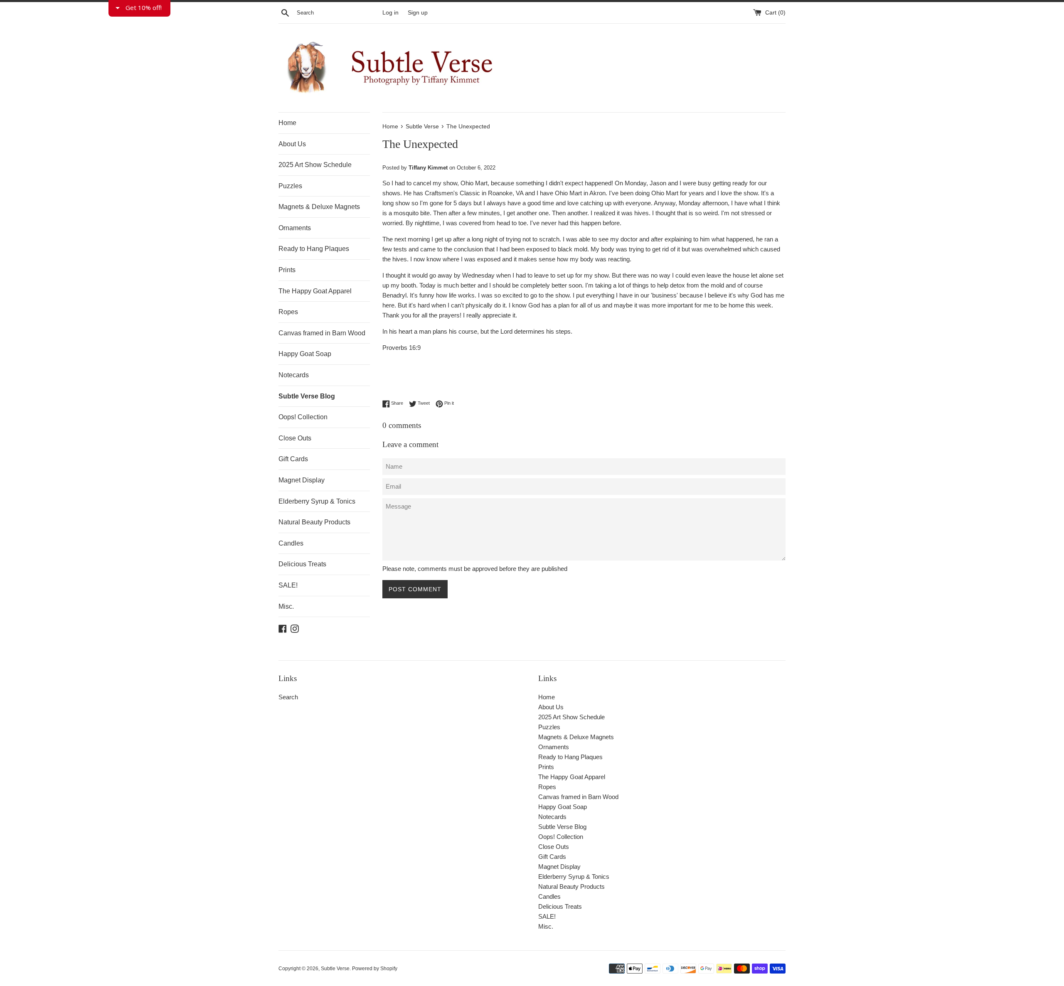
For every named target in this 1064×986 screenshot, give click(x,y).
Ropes (288, 311)
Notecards (293, 375)
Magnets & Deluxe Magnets (319, 206)
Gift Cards (293, 458)
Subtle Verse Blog (306, 396)
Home (287, 122)
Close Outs (294, 438)
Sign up (418, 13)
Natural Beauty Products (314, 522)
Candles (290, 543)
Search (288, 697)
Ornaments (294, 227)
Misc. (286, 606)
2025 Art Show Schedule (315, 164)
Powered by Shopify (374, 968)
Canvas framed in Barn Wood (321, 333)
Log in (390, 13)
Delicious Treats (302, 564)
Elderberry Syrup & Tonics (316, 501)
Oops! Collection (303, 416)
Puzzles (290, 185)
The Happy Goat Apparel (315, 291)
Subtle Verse (335, 968)
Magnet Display (301, 480)
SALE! (288, 585)
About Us (292, 144)
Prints (287, 269)
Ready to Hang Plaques (313, 248)
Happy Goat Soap (304, 353)
